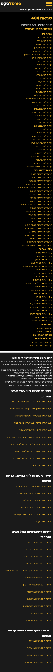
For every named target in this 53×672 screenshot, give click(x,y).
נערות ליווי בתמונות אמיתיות (39, 166)
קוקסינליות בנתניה (44, 331)
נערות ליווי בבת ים (44, 105)
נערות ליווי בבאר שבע (42, 51)
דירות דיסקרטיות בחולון (41, 218)
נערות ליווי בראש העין (42, 139)
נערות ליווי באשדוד (43, 44)
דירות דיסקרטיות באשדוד (39, 648)
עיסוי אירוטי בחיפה (43, 269)
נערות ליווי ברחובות (43, 146)
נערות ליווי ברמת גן (43, 153)
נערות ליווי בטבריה (43, 68)
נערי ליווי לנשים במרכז (42, 342)
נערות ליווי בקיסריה (43, 88)
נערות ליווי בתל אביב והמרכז (39, 98)
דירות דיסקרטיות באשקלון (40, 180)
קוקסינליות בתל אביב (42, 334)
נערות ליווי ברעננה (44, 159)
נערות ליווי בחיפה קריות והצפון (38, 54)
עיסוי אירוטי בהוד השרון (41, 290)
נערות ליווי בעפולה (43, 85)
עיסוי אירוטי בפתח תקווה (40, 303)
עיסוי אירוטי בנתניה (43, 300)
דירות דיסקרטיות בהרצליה (40, 214)
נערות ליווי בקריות (44, 92)
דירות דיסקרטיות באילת (41, 177)
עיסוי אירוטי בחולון (43, 297)
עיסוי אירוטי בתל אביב (42, 320)
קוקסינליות (46, 324)
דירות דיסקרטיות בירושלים (40, 201)
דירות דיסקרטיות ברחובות (39, 591)
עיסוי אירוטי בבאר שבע (41, 263)
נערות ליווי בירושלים (43, 95)
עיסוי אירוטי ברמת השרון (41, 314)
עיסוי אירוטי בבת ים (43, 286)
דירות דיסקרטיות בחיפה (41, 191)
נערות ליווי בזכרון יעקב (42, 58)
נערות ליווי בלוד (45, 129)
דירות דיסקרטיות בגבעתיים (38, 549)
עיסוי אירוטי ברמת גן (43, 310)
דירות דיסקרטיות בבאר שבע (39, 184)
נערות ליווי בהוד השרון (42, 112)
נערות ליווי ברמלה (44, 149)
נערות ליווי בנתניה (44, 132)
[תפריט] (49, 3)
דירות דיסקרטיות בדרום (41, 174)
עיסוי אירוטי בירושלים (42, 280)
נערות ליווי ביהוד (44, 122)
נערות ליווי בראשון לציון (41, 142)
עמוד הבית (47, 9)
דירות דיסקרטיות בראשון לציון (38, 228)
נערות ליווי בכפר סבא (42, 126)
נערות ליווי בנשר (45, 78)
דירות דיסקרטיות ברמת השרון (38, 235)
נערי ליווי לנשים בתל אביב (40, 345)
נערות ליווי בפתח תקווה (41, 136)
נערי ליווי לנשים (43, 338)
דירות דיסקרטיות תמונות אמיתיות (37, 245)
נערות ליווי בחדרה (44, 61)
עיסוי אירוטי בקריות (43, 276)
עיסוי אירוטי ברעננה (43, 317)
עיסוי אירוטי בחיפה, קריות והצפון (37, 266)
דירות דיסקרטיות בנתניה (41, 221)
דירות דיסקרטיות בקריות (41, 197)
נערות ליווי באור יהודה (42, 102)
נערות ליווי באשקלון (43, 47)
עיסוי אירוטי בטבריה (43, 273)
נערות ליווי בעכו (45, 81)
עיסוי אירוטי (45, 249)
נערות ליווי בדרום (44, 37)
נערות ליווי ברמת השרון (41, 156)
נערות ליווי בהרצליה (43, 115)
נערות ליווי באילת (44, 41)
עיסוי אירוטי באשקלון (42, 259)
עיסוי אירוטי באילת (43, 256)
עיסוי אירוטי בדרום (43, 252)
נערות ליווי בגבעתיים (43, 109)
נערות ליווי (46, 33)
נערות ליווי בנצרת (44, 75)
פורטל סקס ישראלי (38, 29)
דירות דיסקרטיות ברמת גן (40, 231)
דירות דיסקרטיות (43, 170)
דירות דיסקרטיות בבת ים (41, 208)
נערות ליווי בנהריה (44, 71)
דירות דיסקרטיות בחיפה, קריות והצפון (35, 187)
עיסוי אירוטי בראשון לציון (41, 307)
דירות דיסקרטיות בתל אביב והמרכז (36, 204)
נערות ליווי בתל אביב (42, 163)
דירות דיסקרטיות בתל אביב (39, 242)
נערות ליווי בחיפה (44, 64)
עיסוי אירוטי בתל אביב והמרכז (38, 283)
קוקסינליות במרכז (44, 328)
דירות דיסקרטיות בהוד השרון (38, 211)
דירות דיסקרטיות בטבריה (40, 194)
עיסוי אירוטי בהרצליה (42, 293)
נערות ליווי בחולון (44, 119)
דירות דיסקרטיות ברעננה (40, 238)
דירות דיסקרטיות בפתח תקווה (38, 225)
